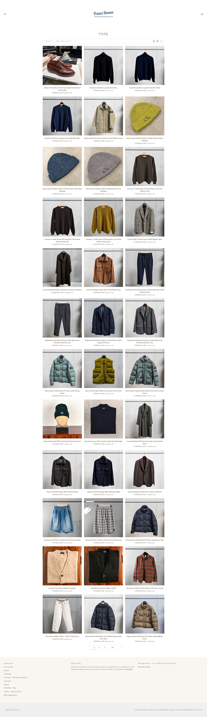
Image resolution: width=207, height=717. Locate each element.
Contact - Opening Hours (12, 691)
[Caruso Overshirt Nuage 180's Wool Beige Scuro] (103, 267)
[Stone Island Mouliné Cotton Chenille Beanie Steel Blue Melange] (62, 166)
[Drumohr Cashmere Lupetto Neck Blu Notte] (144, 65)
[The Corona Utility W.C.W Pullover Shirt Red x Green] (144, 565)
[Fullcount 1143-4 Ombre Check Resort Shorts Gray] (103, 517)
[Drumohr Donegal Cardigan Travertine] (62, 565)
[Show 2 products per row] (154, 41)
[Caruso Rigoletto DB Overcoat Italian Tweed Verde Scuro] (144, 419)
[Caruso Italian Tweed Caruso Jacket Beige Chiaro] (144, 216)
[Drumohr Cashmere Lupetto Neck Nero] (103, 65)
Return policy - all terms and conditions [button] (157, 664)
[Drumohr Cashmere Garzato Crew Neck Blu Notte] (62, 116)
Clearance (7, 681)
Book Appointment (10, 695)
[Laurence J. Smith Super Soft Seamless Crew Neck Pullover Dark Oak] (62, 216)
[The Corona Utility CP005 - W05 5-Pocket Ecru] (62, 614)
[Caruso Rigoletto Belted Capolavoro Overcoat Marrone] (62, 267)
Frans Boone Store (145, 710)
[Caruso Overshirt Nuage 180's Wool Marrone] (62, 469)
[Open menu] (7, 14)
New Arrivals (8, 667)
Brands (6, 670)
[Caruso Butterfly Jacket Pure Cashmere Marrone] (144, 469)
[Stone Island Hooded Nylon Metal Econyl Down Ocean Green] (144, 368)
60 (113, 647)
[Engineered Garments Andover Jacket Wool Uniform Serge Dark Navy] (103, 317)
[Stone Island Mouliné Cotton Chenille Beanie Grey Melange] (103, 166)
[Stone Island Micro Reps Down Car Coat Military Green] (103, 116)
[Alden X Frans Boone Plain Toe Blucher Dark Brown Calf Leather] (62, 65)
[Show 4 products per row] (161, 41)
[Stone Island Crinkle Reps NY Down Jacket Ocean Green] (62, 368)
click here (129, 669)
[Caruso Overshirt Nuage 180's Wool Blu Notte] (103, 469)
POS (177, 710)
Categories (8, 674)
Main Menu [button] (8, 664)
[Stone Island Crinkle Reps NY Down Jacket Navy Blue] (144, 517)
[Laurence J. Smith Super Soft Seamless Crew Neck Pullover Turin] (144, 166)
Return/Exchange (144, 667)
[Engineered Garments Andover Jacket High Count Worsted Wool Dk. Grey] (144, 317)
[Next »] (120, 647)
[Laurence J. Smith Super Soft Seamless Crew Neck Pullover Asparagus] (103, 216)
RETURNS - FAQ (10, 688)
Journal (6, 684)
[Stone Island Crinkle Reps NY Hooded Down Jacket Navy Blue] (103, 614)
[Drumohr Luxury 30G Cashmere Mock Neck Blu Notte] (103, 419)
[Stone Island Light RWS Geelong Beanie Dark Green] (62, 419)
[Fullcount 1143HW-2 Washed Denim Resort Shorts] (62, 517)
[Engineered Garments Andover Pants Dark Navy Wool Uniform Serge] (144, 267)
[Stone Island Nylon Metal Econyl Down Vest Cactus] (103, 368)
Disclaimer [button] (76, 664)
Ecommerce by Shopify (193, 710)
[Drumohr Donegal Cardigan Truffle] (103, 565)
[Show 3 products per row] (157, 41)
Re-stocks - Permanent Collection (15, 677)
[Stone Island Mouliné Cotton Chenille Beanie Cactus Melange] (144, 116)
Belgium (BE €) (12, 710)
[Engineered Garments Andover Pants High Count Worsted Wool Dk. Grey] (62, 317)
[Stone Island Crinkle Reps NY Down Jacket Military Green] (144, 614)
